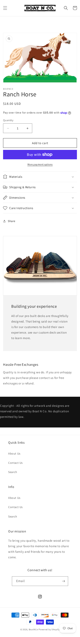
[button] (5, 8)
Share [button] (11, 221)
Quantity (8, 120)
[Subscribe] (63, 581)
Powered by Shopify (49, 629)
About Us (14, 453)
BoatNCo (33, 629)
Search (12, 472)
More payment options (40, 164)
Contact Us (15, 463)
